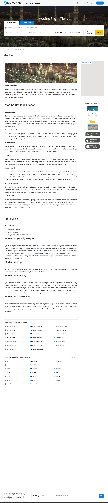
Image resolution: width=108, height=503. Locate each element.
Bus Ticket (37, 3)
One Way (9, 27)
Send (101, 496)
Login (99, 3)
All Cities (72, 357)
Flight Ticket (29, 3)
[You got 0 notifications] (87, 3)
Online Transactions (66, 3)
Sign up (92, 3)
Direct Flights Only (32, 27)
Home (5, 50)
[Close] (29, 494)
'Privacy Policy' (7, 498)
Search (99, 32)
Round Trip (19, 27)
